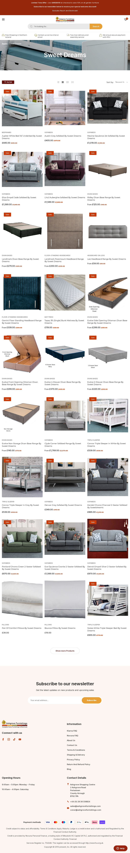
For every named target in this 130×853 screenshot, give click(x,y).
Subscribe (91, 700)
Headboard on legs (96, 255)
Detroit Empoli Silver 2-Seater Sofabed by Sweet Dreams (106, 567)
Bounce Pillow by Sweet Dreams (60, 628)
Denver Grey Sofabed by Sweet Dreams (63, 505)
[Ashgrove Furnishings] (65, 19)
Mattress (49, 317)
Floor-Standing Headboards (57, 255)
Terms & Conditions (76, 750)
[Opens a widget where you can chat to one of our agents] (120, 848)
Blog (69, 769)
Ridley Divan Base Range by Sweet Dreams (103, 198)
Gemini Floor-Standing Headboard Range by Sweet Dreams (22, 321)
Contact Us (72, 745)
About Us (71, 740)
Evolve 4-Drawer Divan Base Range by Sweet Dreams (63, 383)
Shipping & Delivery (76, 755)
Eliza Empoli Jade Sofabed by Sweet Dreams (19, 198)
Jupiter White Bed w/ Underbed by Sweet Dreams (22, 137)
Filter (9, 82)
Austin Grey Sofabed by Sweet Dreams (63, 136)
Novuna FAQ (72, 735)
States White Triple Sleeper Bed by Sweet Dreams (107, 629)
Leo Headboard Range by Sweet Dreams (106, 259)
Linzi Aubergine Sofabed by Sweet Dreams (65, 197)
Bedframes (6, 132)
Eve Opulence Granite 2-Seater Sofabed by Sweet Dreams (65, 567)
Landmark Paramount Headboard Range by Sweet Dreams (64, 260)
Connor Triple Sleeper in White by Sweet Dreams (106, 444)
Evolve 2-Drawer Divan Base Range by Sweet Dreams (105, 383)
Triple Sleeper (93, 440)
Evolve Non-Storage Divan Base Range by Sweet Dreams (21, 444)
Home (4, 44)
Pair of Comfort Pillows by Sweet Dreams (21, 628)
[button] (40, 92)
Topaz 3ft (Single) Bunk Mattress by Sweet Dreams (64, 321)
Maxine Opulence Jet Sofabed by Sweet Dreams (106, 137)
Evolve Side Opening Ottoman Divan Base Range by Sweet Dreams (107, 321)
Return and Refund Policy (78, 764)
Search (96, 26)
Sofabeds (49, 132)
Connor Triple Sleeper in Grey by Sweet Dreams (20, 506)
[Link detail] (3, 739)
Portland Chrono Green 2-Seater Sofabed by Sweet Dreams (21, 567)
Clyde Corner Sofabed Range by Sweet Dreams (63, 444)
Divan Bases (92, 194)
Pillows (5, 625)
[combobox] (65, 26)
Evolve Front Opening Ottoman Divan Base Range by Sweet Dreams (20, 383)
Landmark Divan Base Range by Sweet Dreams (20, 260)
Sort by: (110, 82)
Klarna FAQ (72, 731)
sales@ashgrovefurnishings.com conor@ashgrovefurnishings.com (85, 808)
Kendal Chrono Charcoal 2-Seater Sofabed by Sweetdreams (107, 506)
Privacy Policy (73, 759)
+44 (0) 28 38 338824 (80, 801)
